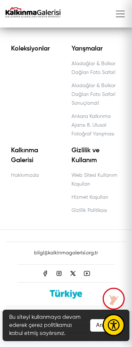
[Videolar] (114, 299)
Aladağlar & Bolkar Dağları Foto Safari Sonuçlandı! (93, 94)
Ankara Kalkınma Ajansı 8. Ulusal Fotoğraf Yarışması (93, 125)
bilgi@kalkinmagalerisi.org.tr (66, 252)
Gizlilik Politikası (89, 210)
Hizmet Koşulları (90, 197)
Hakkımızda (25, 175)
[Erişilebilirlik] (114, 325)
